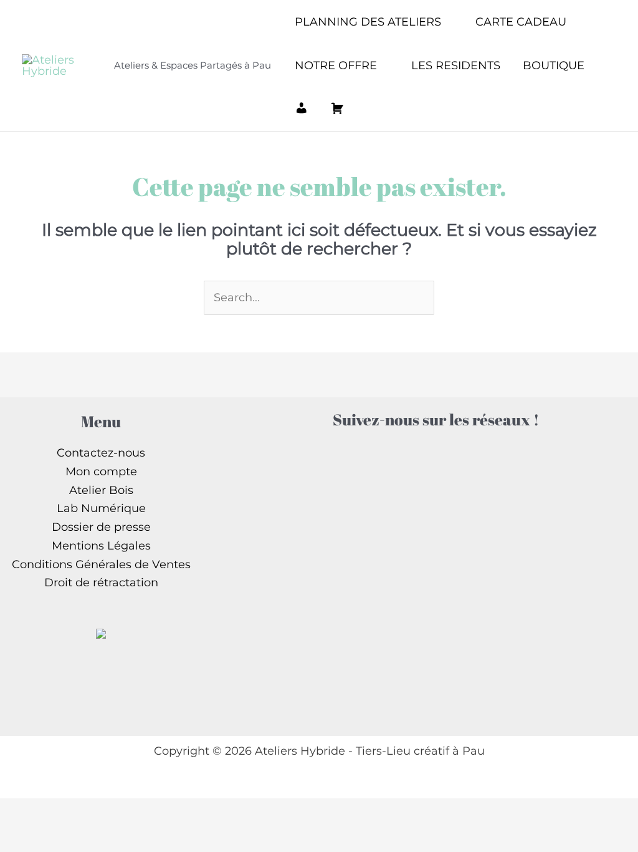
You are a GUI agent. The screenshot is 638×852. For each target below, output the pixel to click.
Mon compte (101, 471)
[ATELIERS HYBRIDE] (101, 632)
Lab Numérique (101, 508)
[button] (447, 22)
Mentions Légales (101, 546)
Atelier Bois (101, 490)
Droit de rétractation (101, 582)
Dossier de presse (101, 527)
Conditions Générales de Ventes (101, 564)
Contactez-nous (101, 453)
